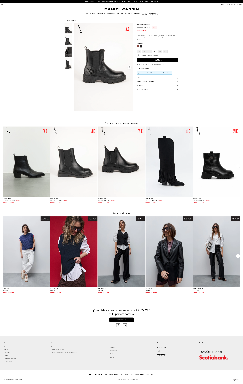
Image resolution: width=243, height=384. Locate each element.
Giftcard (128, 14)
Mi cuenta (112, 347)
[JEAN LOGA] (26, 251)
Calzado (120, 14)
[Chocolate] (138, 46)
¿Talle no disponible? (153, 55)
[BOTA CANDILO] (26, 162)
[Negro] (141, 46)
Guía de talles (141, 55)
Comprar (157, 60)
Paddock (137, 14)
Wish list (112, 357)
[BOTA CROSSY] (121, 162)
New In (92, 14)
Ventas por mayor (9, 361)
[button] (221, 5)
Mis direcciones (114, 354)
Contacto (6, 347)
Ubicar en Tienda (143, 64)
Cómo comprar (55, 347)
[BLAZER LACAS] (169, 251)
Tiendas (6, 355)
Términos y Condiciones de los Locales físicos (64, 352)
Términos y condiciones (57, 349)
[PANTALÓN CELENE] (216, 251)
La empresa (7, 352)
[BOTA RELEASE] (73, 162)
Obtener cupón (121, 319)
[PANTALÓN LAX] (121, 251)
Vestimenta (101, 14)
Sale (86, 14)
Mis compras (113, 350)
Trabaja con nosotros (10, 358)
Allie (158, 350)
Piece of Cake (161, 347)
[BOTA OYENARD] (216, 162)
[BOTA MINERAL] (169, 162)
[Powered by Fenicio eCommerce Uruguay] (236, 379)
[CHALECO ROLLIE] (73, 251)
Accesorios (111, 14)
